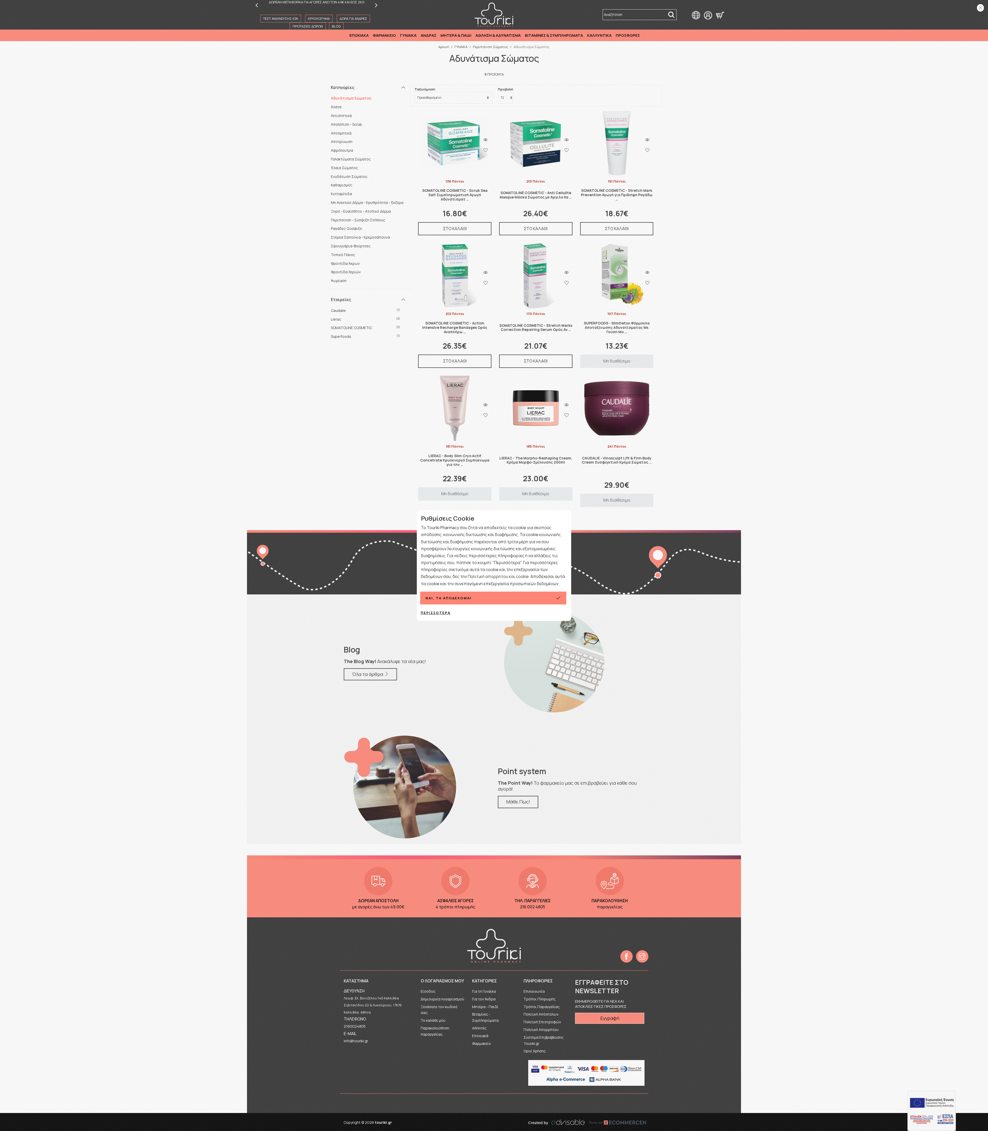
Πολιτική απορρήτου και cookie (498, 576)
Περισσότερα (436, 612)
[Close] (980, 8)
